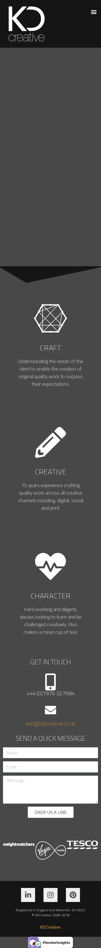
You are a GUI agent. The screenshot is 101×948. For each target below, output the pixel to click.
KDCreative (50, 927)
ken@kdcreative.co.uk (50, 723)
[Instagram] (50, 895)
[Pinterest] (73, 895)
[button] (93, 11)
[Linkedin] (28, 895)
